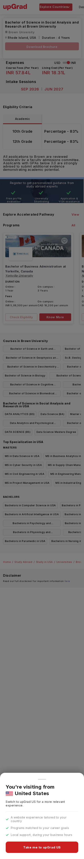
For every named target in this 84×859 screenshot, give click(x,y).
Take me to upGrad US (42, 847)
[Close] (42, 779)
